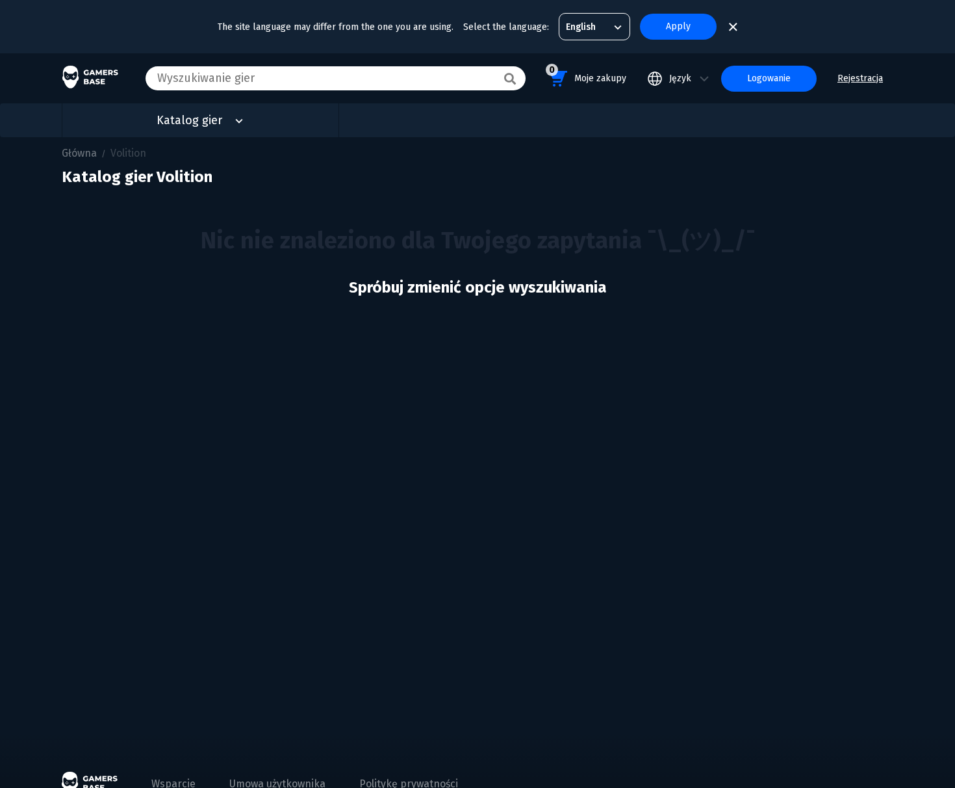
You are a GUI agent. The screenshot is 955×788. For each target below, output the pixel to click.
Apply (678, 26)
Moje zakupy (587, 74)
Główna (79, 153)
